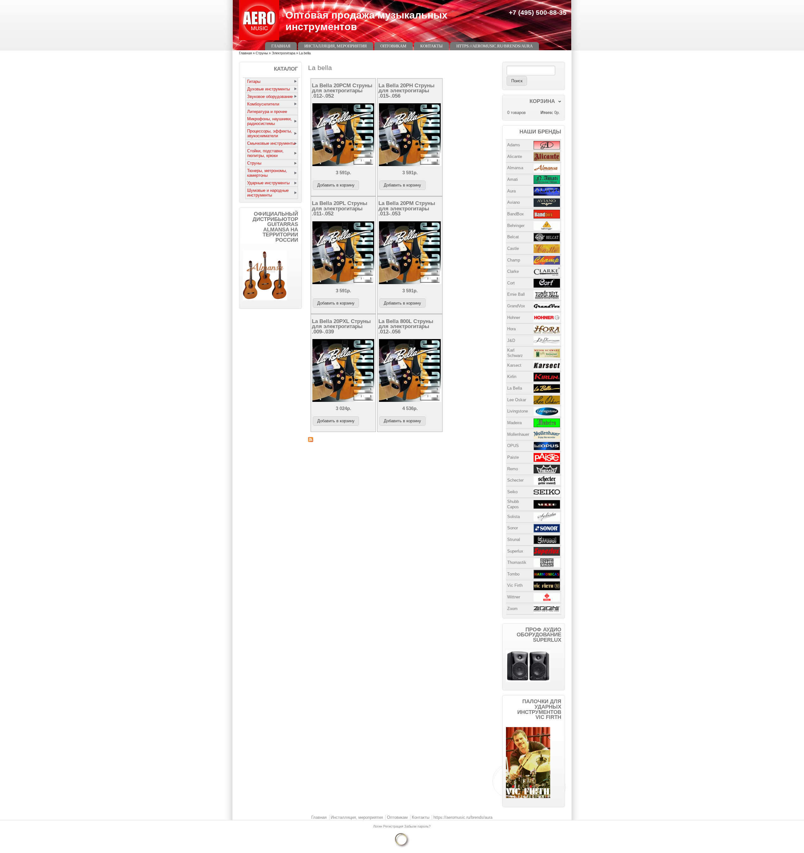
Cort (511, 283)
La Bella (514, 388)
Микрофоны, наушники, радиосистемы (269, 121)
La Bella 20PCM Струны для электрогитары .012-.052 (342, 90)
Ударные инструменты (268, 183)
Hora (511, 329)
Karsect (514, 365)
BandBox (515, 214)
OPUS (513, 445)
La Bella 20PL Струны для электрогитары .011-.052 (339, 208)
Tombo (513, 574)
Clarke (513, 271)
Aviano (513, 202)
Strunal (513, 539)
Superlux (515, 551)
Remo (512, 469)
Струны (262, 53)
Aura (511, 191)
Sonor (512, 528)
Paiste (513, 457)
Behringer (515, 225)
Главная (281, 46)
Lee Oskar (516, 399)
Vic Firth (515, 585)
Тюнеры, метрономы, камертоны (267, 173)
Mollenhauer (518, 434)
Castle (513, 248)
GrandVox (516, 306)
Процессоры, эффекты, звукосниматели (269, 133)
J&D (511, 340)
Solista (513, 516)
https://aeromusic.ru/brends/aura (494, 46)
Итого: (547, 112)
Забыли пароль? (417, 826)
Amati (512, 179)
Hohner (513, 317)
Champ (513, 260)
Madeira (514, 422)
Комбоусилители (263, 104)
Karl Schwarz (515, 353)
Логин (378, 826)
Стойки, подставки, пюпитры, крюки (265, 153)
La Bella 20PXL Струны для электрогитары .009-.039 (341, 326)
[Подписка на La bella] (402, 439)
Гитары (253, 81)
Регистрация (393, 826)
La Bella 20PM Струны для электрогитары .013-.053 (406, 208)
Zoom (512, 608)
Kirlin (511, 376)
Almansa (515, 167)
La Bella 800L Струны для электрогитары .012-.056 (405, 326)
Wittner (513, 597)
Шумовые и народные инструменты (268, 192)
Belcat (513, 237)
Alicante (514, 156)
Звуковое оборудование (270, 96)
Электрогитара (283, 53)
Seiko (512, 491)
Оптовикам (393, 46)
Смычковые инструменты (271, 143)
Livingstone (517, 411)
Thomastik (516, 562)
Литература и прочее (267, 111)
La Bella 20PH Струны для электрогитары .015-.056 (406, 90)
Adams (513, 145)
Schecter (515, 480)
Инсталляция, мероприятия (335, 46)
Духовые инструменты (268, 89)
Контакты (431, 46)
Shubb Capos (513, 504)
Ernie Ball (516, 294)
